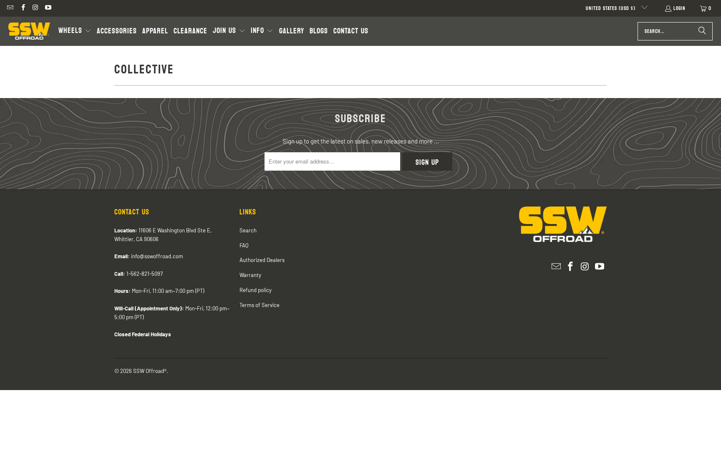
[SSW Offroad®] (29, 31)
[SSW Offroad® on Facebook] (22, 8)
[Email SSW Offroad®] (9, 8)
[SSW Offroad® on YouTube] (47, 8)
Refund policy (255, 290)
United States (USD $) (611, 8)
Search (248, 230)
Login (679, 8)
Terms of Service (259, 305)
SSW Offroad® (149, 371)
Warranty (250, 275)
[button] (74, 31)
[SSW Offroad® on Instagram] (35, 8)
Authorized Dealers (262, 260)
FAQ (243, 245)
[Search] (702, 31)
